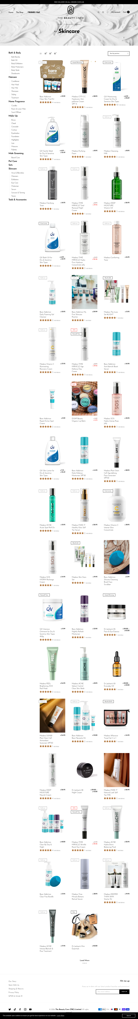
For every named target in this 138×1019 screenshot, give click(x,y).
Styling (13, 94)
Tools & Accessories (17, 200)
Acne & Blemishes (17, 173)
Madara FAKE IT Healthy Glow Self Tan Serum (79, 527)
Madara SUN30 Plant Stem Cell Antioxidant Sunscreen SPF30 (46, 739)
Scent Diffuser (16, 112)
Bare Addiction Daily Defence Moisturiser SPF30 (79, 473)
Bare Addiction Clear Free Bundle (47, 895)
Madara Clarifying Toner (47, 204)
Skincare (13, 169)
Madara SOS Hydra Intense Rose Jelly (111, 421)
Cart (126, 12)
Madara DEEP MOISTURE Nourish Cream (45, 792)
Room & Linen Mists (18, 109)
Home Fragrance (17, 101)
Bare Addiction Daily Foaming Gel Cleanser (47, 314)
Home (11, 12)
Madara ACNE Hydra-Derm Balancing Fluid (110, 844)
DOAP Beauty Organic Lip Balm (79, 420)
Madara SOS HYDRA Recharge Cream (47, 579)
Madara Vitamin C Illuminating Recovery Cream (47, 366)
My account (115, 12)
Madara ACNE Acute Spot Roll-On (47, 526)
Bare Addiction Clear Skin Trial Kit (47, 98)
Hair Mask (15, 85)
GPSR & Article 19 (15, 996)
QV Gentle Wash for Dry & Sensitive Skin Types (47, 153)
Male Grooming (16, 153)
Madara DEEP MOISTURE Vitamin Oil (109, 205)
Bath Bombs (15, 57)
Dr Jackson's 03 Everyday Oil (109, 685)
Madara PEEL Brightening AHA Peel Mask (46, 686)
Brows (13, 120)
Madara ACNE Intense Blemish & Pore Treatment (46, 948)
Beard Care (15, 158)
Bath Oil (14, 60)
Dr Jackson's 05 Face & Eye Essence (111, 630)
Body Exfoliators (16, 64)
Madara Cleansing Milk (111, 152)
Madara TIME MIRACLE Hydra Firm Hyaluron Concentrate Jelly (78, 261)
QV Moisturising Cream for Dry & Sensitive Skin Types (111, 99)
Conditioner (15, 81)
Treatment (15, 98)
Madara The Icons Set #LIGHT (111, 313)
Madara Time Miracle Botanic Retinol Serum (78, 896)
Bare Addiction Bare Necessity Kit (79, 737)
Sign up (124, 991)
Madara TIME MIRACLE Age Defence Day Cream (78, 367)
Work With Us (14, 985)
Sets (10, 165)
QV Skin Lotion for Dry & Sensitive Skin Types (47, 473)
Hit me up (124, 981)
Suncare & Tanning (18, 193)
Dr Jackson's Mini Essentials (78, 947)
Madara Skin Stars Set (79, 578)
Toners (13, 196)
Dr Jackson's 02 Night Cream (77, 791)
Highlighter (15, 140)
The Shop (19, 12)
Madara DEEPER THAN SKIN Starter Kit (111, 896)
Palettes (14, 150)
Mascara (14, 146)
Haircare (13, 77)
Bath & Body (15, 53)
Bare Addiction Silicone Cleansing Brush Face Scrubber (111, 580)
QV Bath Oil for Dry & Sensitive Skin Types (46, 260)
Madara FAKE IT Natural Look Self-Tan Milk (111, 792)
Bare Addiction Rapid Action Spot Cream (47, 421)
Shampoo (14, 91)
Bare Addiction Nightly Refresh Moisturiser (78, 631)
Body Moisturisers (17, 67)
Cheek (13, 123)
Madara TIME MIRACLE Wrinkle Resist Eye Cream (79, 844)
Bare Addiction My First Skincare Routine (79, 314)
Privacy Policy (14, 992)
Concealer (14, 127)
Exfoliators (14, 180)
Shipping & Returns (16, 989)
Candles (14, 106)
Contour (14, 130)
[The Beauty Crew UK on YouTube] (30, 1009)
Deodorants (15, 73)
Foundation (15, 136)
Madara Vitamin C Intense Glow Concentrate (111, 527)
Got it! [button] (129, 1015)
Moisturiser (15, 186)
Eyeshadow (15, 133)
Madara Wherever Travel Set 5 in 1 (111, 737)
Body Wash (15, 70)
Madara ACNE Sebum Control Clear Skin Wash (78, 686)
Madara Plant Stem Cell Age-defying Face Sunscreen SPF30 (111, 474)
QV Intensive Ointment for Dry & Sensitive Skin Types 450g (47, 632)
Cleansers (14, 176)
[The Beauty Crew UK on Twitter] (10, 1009)
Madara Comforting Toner (111, 259)
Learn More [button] (60, 1015)
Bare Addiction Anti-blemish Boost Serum (111, 366)
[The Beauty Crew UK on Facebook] (20, 1009)
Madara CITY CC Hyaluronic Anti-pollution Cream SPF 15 (79, 100)
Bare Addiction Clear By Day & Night (46, 844)
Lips (12, 143)
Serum (13, 189)
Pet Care (13, 161)
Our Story (12, 981)
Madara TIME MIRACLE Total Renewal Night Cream (78, 206)
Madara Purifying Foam (78, 152)
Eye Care (14, 183)
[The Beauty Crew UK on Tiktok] (15, 1009)
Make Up (13, 116)
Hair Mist (14, 88)
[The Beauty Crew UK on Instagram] (25, 1009)
